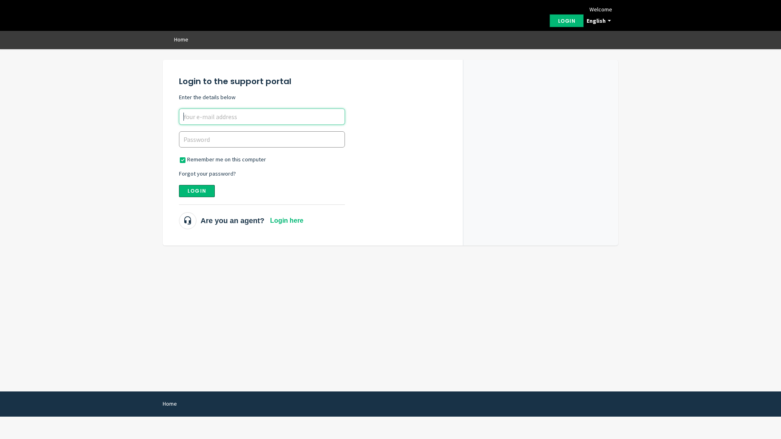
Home (181, 39)
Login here (286, 220)
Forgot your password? (207, 173)
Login (197, 190)
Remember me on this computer (226, 159)
